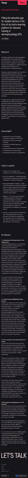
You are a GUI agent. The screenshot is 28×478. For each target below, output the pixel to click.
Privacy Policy (3, 464)
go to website (5, 38)
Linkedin (2, 468)
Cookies (2, 466)
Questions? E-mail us (5, 471)
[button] (22, 3)
